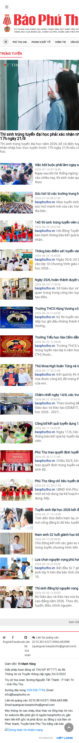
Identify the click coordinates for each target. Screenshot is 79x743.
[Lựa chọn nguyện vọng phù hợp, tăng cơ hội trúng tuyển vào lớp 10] (16, 568)
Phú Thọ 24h (20, 42)
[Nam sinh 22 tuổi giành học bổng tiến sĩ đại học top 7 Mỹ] (16, 543)
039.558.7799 (36, 690)
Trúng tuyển (11, 53)
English (7, 642)
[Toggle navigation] (7, 7)
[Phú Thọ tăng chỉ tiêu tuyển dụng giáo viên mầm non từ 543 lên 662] (16, 490)
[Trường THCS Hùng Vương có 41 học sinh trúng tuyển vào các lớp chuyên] (16, 317)
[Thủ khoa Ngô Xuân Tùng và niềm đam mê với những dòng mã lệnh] (16, 375)
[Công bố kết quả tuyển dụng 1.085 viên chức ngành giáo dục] (16, 432)
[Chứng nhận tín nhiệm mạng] (24, 729)
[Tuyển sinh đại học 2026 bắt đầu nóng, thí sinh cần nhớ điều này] (16, 519)
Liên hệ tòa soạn (27, 648)
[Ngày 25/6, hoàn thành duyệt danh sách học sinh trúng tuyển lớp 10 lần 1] (16, 289)
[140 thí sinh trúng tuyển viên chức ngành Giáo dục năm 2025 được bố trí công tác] (16, 231)
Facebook (18, 642)
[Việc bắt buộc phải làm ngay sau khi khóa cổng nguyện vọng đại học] (16, 174)
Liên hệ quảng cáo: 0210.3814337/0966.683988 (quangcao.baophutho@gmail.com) (54, 642)
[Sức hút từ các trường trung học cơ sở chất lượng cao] (16, 202)
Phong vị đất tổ (41, 42)
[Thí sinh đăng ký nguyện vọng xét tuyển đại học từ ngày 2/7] (16, 597)
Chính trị (60, 42)
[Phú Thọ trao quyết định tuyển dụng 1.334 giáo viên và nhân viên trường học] (16, 461)
